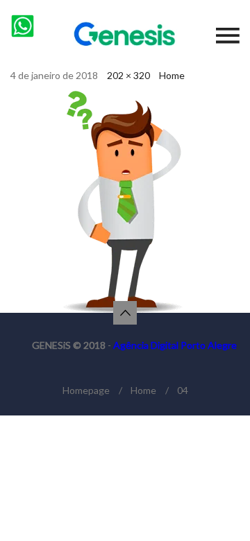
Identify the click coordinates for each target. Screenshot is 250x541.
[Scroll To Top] (125, 313)
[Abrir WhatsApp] (215, 506)
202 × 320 (128, 75)
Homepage (86, 390)
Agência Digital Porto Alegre (175, 345)
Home (172, 75)
